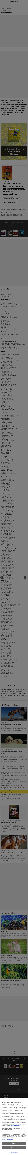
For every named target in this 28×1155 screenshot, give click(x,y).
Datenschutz (13, 1125)
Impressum (18, 1125)
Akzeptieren (14, 1143)
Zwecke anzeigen (14, 1152)
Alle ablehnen (14, 1147)
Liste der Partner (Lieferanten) (7, 1139)
